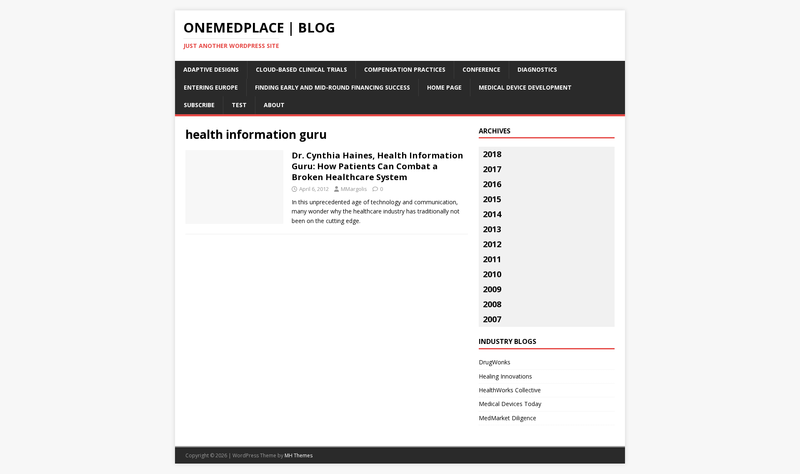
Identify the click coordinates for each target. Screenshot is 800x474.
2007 (492, 319)
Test (239, 105)
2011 (492, 259)
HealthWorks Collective (510, 390)
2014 (492, 214)
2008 (492, 304)
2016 (492, 184)
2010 (492, 274)
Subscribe (199, 105)
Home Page (444, 87)
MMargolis (354, 189)
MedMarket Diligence (507, 418)
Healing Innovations (505, 376)
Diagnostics (537, 69)
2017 (492, 169)
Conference (481, 69)
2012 (492, 244)
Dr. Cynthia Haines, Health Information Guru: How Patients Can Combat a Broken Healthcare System (377, 166)
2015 (492, 199)
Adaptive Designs (211, 69)
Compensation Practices (404, 69)
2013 (492, 229)
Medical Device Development (525, 87)
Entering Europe (211, 87)
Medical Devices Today (510, 404)
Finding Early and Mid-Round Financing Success (332, 87)
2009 (492, 289)
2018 (492, 154)
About (274, 105)
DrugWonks (494, 362)
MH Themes (298, 455)
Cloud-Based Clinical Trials (301, 69)
